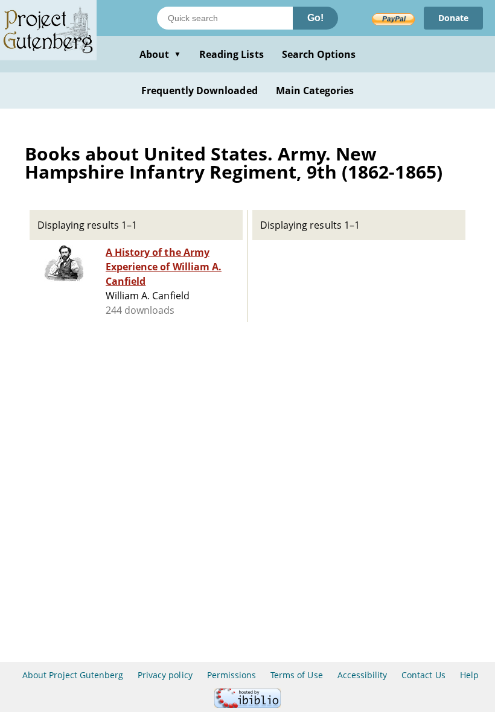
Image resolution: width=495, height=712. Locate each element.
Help (469, 675)
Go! (315, 18)
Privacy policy (165, 675)
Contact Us (423, 675)
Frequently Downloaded (199, 90)
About (160, 54)
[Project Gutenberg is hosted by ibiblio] (247, 704)
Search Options (319, 54)
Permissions (231, 675)
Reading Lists (231, 54)
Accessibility (362, 675)
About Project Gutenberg (72, 675)
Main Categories (315, 90)
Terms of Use (296, 675)
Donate (453, 18)
